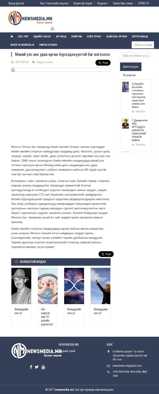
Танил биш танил (123, 3)
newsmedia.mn (64, 389)
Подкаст (102, 3)
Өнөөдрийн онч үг (21, 311)
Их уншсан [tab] (129, 75)
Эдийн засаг (42, 36)
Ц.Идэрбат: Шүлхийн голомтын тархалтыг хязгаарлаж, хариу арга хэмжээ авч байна (139, 95)
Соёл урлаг (94, 36)
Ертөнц (61, 36)
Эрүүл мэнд (140, 36)
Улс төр (23, 36)
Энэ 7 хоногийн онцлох (54, 3)
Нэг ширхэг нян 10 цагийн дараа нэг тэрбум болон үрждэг (47, 322)
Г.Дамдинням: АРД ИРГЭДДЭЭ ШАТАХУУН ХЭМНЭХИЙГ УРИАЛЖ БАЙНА (140, 130)
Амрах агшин (48, 44)
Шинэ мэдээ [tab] (130, 66)
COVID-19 (143, 3)
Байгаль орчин (116, 36)
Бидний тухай (67, 351)
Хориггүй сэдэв (82, 3)
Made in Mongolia (22, 44)
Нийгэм (76, 36)
